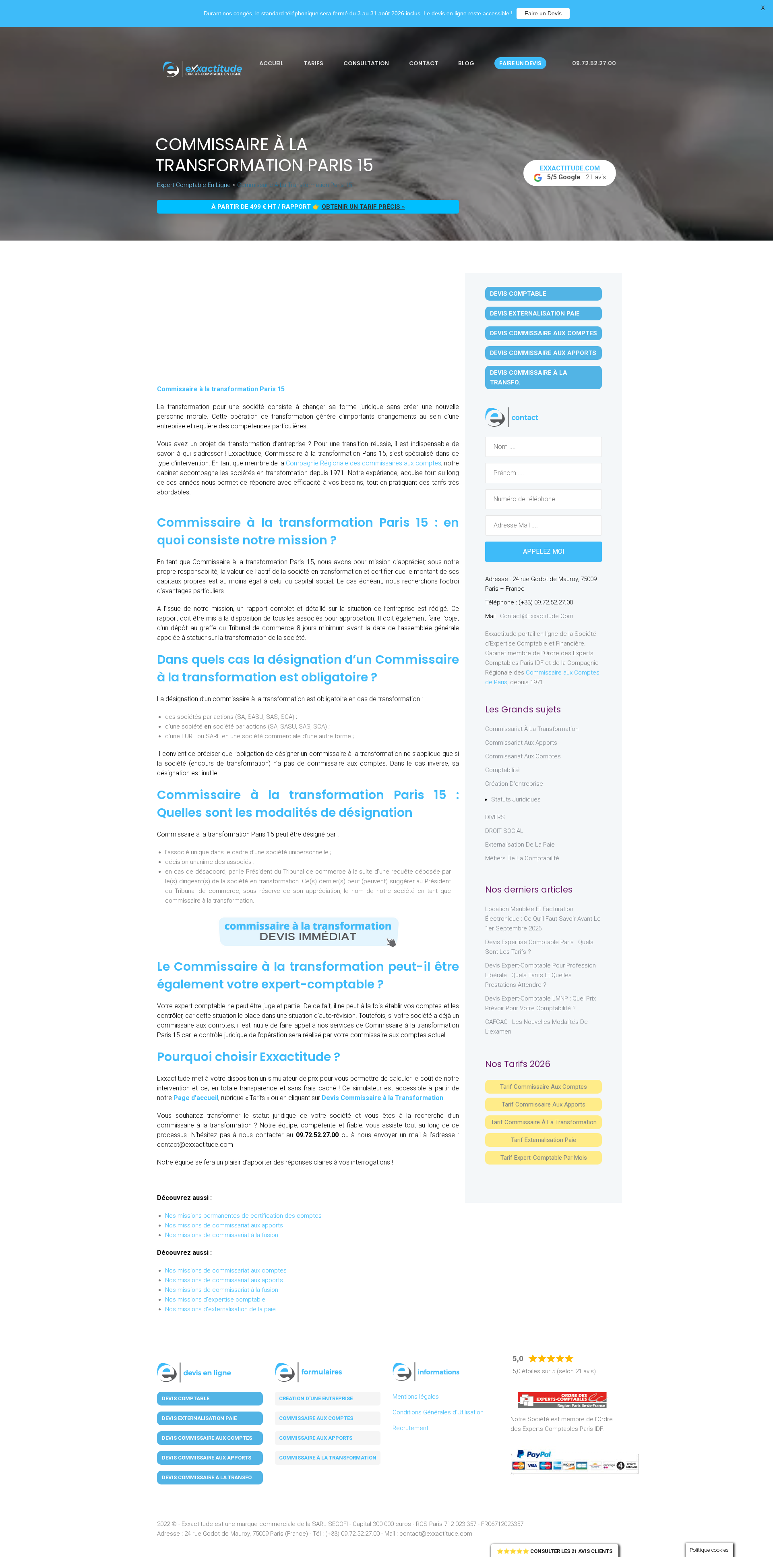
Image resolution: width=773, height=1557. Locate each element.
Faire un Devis (543, 13)
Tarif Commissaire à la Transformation (544, 1122)
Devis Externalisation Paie (535, 313)
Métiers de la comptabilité (522, 858)
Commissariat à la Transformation (532, 729)
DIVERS (495, 817)
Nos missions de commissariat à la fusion (221, 1235)
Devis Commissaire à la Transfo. (528, 377)
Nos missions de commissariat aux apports (224, 1225)
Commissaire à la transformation (327, 1458)
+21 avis (573, 172)
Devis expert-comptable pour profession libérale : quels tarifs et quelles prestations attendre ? (540, 975)
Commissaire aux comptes (316, 1418)
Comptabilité (502, 770)
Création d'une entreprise (316, 1398)
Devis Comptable (518, 293)
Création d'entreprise (514, 783)
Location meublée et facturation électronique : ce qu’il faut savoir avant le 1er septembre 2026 (543, 918)
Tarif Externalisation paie (543, 1140)
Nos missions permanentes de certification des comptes (243, 1215)
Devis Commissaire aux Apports (543, 353)
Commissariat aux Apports (521, 742)
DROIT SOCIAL (504, 831)
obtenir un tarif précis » (363, 206)
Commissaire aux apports (315, 1438)
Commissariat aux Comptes (523, 756)
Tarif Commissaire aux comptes (543, 1086)
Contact (423, 63)
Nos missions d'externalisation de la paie (220, 1309)
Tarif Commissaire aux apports (543, 1104)
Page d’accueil (196, 1098)
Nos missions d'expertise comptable (215, 1299)
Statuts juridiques (516, 799)
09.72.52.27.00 (593, 63)
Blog (466, 63)
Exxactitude (295, 1056)
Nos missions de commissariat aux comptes (226, 1270)
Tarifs (313, 63)
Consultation (366, 63)
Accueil (271, 63)
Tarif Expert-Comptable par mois (543, 1157)
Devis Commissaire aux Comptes (543, 333)
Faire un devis (520, 63)
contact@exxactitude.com (536, 616)
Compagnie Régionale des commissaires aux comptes (363, 463)
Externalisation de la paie (520, 844)
